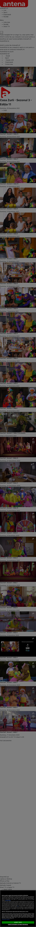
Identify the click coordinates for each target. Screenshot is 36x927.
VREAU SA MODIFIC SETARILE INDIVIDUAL (18, 924)
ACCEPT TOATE (18, 922)
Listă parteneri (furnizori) (6, 919)
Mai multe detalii (7, 900)
